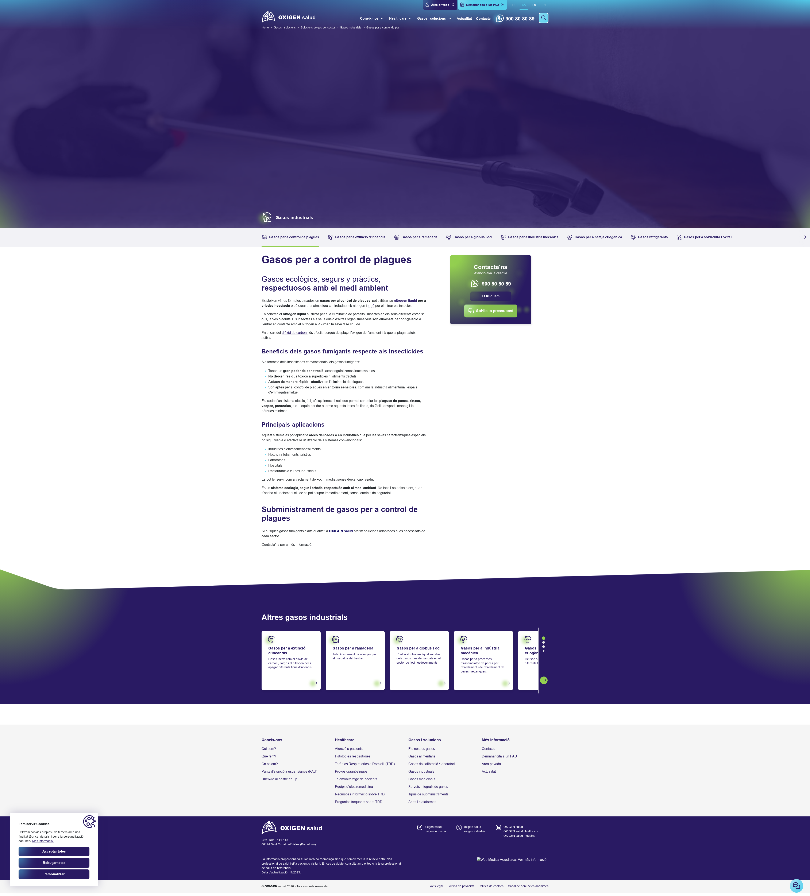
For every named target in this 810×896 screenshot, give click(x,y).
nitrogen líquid (405, 302)
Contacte (488, 750)
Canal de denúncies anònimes (528, 887)
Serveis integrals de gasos (428, 788)
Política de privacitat (460, 887)
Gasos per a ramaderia (419, 238)
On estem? (270, 765)
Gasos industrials (421, 772)
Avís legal (436, 887)
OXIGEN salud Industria (519, 836)
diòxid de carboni (295, 334)
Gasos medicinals (421, 780)
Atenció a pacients (349, 750)
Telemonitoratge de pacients (356, 780)
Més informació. (43, 841)
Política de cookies (491, 887)
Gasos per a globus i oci (473, 238)
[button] (804, 238)
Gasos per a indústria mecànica (533, 238)
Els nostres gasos (421, 750)
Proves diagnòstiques (351, 772)
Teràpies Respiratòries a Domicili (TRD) (365, 765)
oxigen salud (433, 828)
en (534, 5)
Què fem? (269, 757)
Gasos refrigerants (653, 238)
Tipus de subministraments (428, 795)
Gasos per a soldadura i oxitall (708, 238)
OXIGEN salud (513, 828)
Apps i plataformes (422, 803)
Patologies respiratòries (352, 757)
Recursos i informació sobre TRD (360, 795)
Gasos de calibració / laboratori (431, 765)
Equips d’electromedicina (354, 788)
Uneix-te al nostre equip (279, 780)
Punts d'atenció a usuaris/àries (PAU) (289, 772)
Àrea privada (491, 765)
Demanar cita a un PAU (499, 757)
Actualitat (489, 772)
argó (371, 307)
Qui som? (269, 750)
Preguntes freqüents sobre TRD (358, 803)
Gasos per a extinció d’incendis (360, 238)
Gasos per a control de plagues (294, 238)
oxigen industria (435, 832)
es (513, 5)
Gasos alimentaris (421, 757)
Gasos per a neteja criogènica (598, 238)
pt (544, 5)
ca (524, 4)
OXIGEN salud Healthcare (521, 832)
